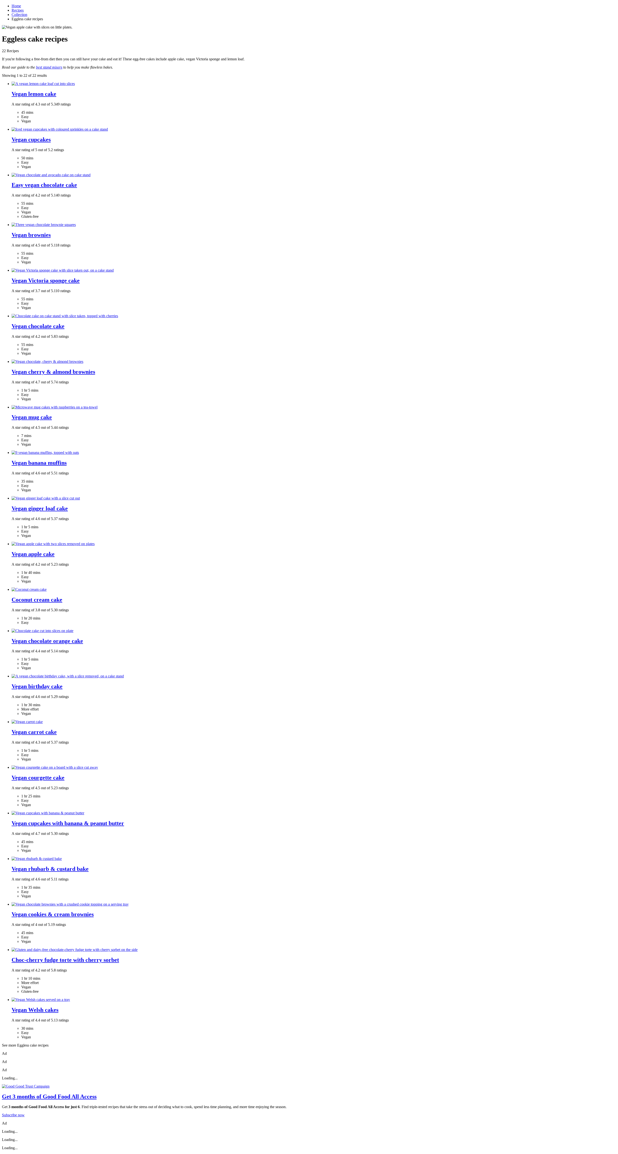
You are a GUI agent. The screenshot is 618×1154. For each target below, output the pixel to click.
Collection (19, 15)
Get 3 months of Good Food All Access (49, 1096)
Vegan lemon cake (34, 94)
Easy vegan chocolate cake (44, 185)
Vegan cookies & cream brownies (53, 914)
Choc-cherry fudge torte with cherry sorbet (65, 960)
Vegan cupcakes (31, 139)
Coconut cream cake (37, 600)
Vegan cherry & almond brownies (53, 372)
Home (16, 6)
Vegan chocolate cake (38, 326)
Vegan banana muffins (39, 463)
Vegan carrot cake (34, 732)
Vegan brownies (31, 235)
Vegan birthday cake (37, 686)
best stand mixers (49, 67)
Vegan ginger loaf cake (40, 508)
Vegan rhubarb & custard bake (50, 869)
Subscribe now (13, 1115)
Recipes (18, 10)
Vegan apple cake (33, 554)
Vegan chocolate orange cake (47, 641)
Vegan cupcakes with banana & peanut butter (68, 823)
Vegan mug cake (32, 417)
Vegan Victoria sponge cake (46, 280)
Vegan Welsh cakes (35, 1010)
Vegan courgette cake (38, 777)
